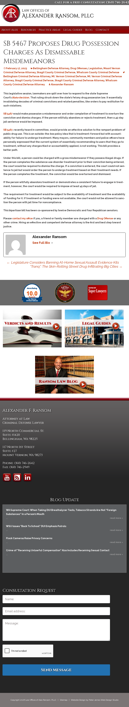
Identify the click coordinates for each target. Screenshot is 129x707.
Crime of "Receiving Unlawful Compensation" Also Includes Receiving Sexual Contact (57, 550)
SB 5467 (8, 113)
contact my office (22, 218)
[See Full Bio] (52, 243)
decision (20, 97)
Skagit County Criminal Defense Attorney (79, 80)
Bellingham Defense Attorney (51, 68)
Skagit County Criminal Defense (56, 72)
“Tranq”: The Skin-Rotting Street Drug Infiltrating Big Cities (76, 266)
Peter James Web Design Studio (103, 700)
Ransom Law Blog (64, 375)
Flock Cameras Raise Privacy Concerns (29, 538)
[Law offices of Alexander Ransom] (47, 13)
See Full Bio (41, 242)
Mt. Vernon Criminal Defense (69, 76)
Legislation (95, 68)
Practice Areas (49, 30)
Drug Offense (105, 218)
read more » (116, 518)
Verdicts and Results (32, 328)
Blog (89, 30)
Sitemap (63, 700)
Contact (102, 30)
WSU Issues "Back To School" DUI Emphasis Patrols (36, 526)
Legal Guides (72, 30)
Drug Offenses (78, 68)
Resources (28, 30)
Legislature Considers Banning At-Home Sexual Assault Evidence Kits (63, 262)
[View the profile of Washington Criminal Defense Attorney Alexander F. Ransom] (98, 292)
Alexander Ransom (62, 84)
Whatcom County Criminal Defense (98, 72)
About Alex (9, 30)
